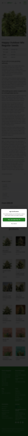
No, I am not (14, 223)
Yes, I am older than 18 (14, 219)
